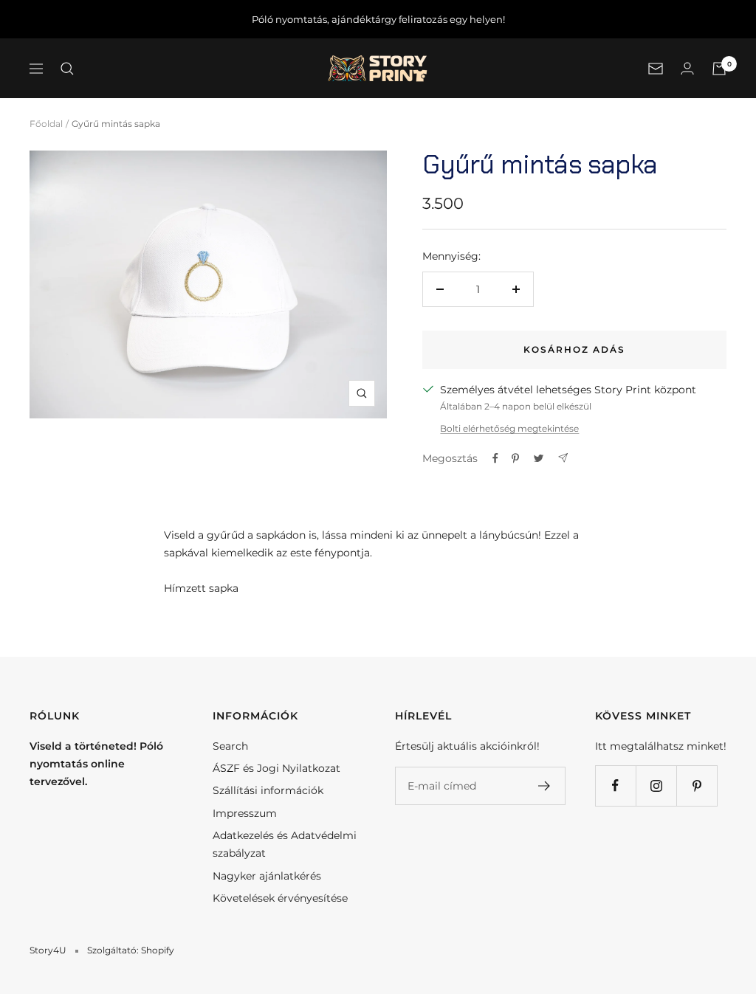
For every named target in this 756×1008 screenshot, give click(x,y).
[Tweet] (538, 458)
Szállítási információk (268, 790)
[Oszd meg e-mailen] (563, 458)
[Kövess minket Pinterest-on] (696, 785)
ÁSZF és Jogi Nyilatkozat (276, 768)
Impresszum (245, 813)
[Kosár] (719, 68)
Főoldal (46, 123)
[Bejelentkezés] (687, 68)
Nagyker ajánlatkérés (267, 876)
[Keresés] (67, 68)
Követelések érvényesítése (280, 898)
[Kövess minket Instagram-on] (656, 785)
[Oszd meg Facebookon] (495, 458)
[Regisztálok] (544, 786)
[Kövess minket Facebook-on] (615, 785)
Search (230, 746)
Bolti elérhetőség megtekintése (509, 428)
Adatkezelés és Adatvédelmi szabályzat (285, 844)
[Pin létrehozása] (515, 458)
